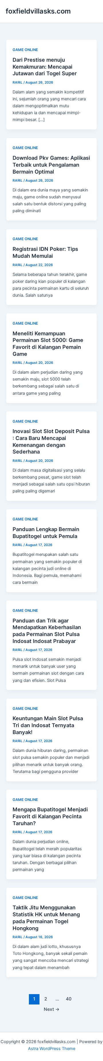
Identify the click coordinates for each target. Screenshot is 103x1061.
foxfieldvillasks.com (38, 11)
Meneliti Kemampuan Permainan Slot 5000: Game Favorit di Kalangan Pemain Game (48, 343)
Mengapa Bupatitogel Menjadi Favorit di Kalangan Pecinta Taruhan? (50, 816)
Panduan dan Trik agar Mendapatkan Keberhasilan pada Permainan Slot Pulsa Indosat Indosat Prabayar (47, 630)
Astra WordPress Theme (51, 1048)
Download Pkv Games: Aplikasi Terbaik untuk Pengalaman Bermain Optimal (51, 164)
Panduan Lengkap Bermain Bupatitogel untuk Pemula (46, 532)
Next (52, 1009)
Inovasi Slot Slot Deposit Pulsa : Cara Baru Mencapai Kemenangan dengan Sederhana (51, 441)
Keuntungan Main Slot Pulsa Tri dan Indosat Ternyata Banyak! (48, 725)
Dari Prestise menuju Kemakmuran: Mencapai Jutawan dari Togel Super (45, 66)
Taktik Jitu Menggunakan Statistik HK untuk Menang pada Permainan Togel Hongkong (46, 917)
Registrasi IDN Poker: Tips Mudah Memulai (45, 252)
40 (69, 999)
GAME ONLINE (25, 50)
